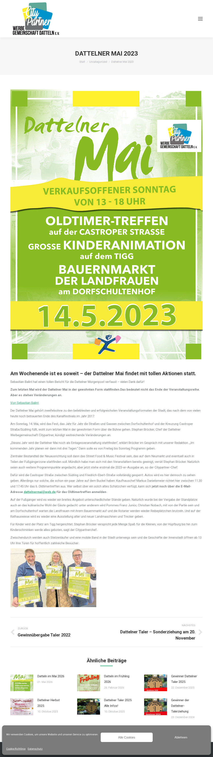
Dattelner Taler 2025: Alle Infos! (118, 703)
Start (82, 61)
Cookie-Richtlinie (16, 748)
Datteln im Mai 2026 (50, 676)
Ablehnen (181, 737)
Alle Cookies (126, 737)
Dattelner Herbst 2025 (48, 703)
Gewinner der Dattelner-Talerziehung (180, 705)
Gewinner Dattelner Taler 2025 (184, 679)
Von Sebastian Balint (24, 403)
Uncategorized (98, 61)
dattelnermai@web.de (40, 492)
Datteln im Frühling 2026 (116, 679)
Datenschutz (35, 748)
